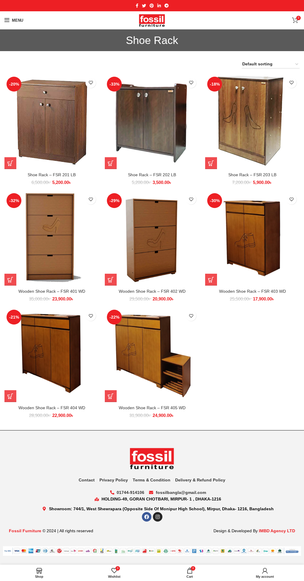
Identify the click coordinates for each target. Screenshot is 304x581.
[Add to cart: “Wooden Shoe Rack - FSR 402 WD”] (111, 280)
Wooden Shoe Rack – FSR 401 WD (51, 291)
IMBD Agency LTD (277, 530)
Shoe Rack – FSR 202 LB (152, 174)
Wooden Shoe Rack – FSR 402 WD (152, 291)
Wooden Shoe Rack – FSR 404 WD (51, 407)
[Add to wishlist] (91, 83)
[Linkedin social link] (159, 6)
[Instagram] (157, 517)
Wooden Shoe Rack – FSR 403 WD (252, 291)
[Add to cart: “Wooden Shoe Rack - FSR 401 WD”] (10, 280)
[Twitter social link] (144, 6)
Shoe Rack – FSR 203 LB (252, 174)
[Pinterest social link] (152, 6)
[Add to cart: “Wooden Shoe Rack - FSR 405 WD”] (111, 396)
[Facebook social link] (137, 6)
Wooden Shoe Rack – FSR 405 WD (152, 407)
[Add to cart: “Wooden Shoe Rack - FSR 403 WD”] (211, 280)
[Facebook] (146, 517)
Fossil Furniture (25, 530)
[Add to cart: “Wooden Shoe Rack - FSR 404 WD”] (10, 396)
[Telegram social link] (166, 6)
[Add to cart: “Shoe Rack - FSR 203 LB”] (211, 163)
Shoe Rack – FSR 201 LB (52, 174)
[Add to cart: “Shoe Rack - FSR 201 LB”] (10, 163)
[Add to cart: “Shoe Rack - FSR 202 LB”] (111, 163)
